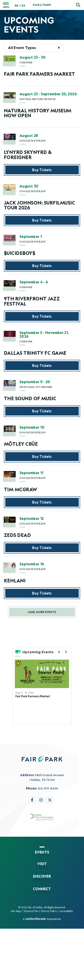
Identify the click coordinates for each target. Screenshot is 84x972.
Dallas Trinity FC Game (35, 353)
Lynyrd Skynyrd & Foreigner (28, 154)
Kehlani (14, 580)
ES (23, 5)
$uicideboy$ (19, 253)
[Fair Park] (42, 5)
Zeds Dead (17, 535)
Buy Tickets (42, 169)
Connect (42, 889)
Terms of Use (30, 911)
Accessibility (66, 911)
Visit (42, 863)
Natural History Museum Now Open (37, 112)
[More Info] (42, 674)
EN (16, 5)
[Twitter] (49, 800)
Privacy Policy (49, 911)
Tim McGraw (20, 489)
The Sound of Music (30, 398)
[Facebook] (32, 800)
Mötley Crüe (21, 444)
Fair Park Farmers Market (39, 74)
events (42, 852)
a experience (42, 918)
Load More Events (42, 612)
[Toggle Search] (78, 5)
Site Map (16, 911)
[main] (42, 377)
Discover (42, 876)
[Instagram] (41, 800)
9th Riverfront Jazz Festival (32, 301)
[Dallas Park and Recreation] (42, 817)
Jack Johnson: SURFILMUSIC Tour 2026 (39, 205)
